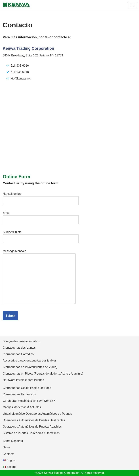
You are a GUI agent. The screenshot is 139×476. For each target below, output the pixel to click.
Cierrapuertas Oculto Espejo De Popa (27, 387)
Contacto (8, 453)
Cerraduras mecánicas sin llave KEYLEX (29, 400)
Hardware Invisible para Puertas (23, 379)
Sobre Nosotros (13, 440)
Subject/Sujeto (12, 232)
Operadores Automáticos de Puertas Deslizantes (34, 420)
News (6, 447)
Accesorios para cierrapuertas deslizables (29, 360)
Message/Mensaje (14, 251)
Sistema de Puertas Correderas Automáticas (31, 433)
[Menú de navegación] (132, 5)
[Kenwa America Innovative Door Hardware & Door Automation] (16, 5)
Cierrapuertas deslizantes (19, 347)
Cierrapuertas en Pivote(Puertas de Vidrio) (30, 367)
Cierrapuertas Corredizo (18, 354)
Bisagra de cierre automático (21, 341)
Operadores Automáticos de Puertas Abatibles (32, 426)
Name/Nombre (12, 193)
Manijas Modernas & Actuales (22, 407)
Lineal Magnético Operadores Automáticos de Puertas (37, 413)
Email (6, 212)
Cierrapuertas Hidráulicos (19, 394)
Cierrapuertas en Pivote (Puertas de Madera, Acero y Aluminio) (43, 373)
